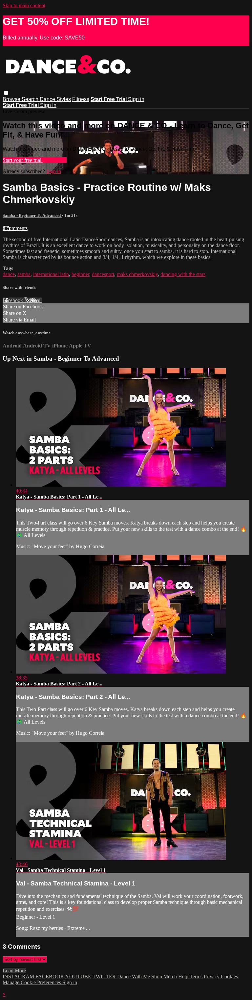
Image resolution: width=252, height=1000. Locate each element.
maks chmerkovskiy (137, 274)
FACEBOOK (49, 976)
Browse (12, 99)
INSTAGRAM (18, 976)
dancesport (103, 274)
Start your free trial (23, 160)
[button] (6, 93)
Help (184, 976)
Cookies (229, 976)
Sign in (136, 99)
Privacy (212, 976)
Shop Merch (164, 976)
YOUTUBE (78, 976)
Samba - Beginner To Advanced (32, 215)
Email (36, 300)
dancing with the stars (182, 274)
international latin (51, 274)
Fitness (80, 99)
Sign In (48, 105)
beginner (80, 274)
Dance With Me (133, 976)
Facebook (13, 300)
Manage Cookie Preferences (32, 982)
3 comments (15, 228)
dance (9, 274)
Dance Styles (55, 99)
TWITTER (104, 976)
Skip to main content (24, 5)
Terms (197, 976)
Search (31, 99)
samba (24, 274)
